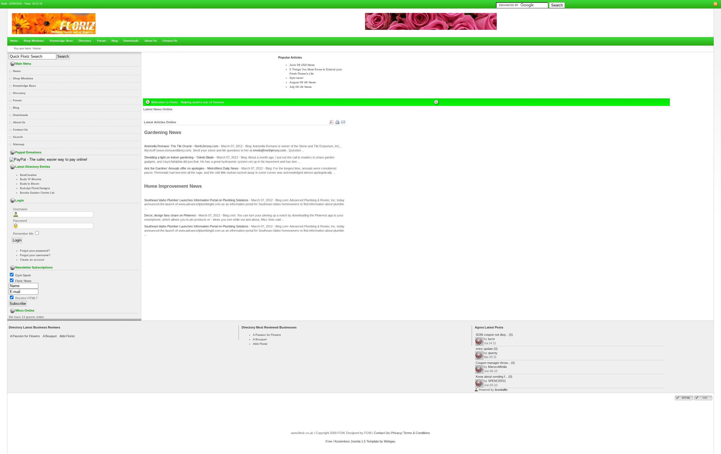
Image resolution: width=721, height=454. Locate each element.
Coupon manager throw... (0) (495, 362)
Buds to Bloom (29, 183)
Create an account (32, 259)
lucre (491, 339)
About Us (150, 40)
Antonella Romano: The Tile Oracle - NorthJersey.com (181, 146)
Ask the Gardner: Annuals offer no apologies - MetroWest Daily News (191, 168)
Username (20, 209)
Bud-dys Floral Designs (35, 188)
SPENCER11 (497, 381)
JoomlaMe (501, 389)
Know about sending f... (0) (494, 376)
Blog (115, 40)
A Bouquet (50, 336)
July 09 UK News (300, 86)
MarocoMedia (497, 366)
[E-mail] (343, 124)
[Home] (53, 35)
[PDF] (331, 124)
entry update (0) (487, 348)
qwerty (492, 353)
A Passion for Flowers (25, 336)
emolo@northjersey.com (269, 150)
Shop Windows (34, 40)
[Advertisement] (209, 60)
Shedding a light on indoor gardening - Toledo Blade (179, 157)
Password (20, 220)
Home (14, 40)
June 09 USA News (302, 64)
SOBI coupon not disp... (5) (494, 334)
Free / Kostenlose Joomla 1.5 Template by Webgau (360, 441)
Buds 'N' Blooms (30, 179)
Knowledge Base (61, 40)
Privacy (396, 433)
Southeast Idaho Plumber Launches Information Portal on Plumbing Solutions (196, 200)
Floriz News (23, 281)
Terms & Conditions (416, 433)
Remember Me (23, 233)
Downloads (131, 40)
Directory (85, 40)
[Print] (337, 124)
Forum (101, 40)
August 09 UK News (303, 82)
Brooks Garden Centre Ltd (37, 192)
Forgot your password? (35, 250)
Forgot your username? (35, 255)
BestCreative (28, 174)
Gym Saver (23, 275)
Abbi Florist (67, 336)
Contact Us (170, 40)
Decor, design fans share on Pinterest (170, 215)
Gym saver (296, 77)
